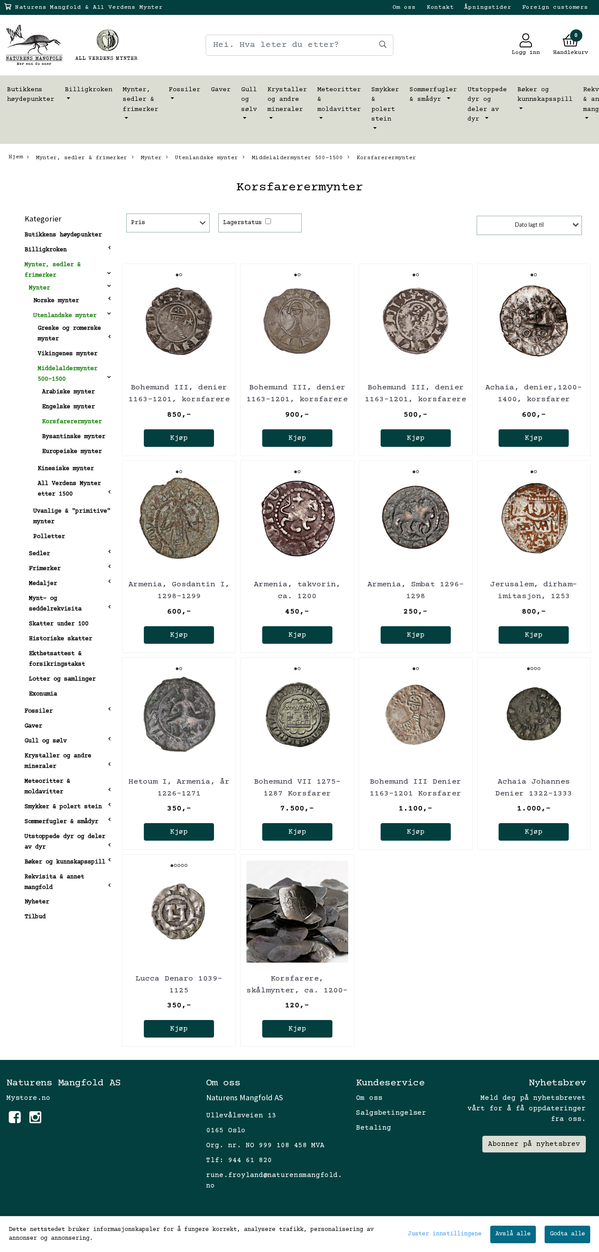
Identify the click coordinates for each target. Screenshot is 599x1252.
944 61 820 (250, 1160)
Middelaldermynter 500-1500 (295, 158)
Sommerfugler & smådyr (433, 94)
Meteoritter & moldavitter (339, 99)
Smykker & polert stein (385, 104)
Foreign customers (555, 7)
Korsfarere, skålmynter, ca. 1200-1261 (297, 990)
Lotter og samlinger (62, 679)
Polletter (49, 536)
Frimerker (45, 568)
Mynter (149, 158)
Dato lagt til (529, 225)
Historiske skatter (60, 638)
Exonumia (43, 694)
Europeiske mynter (72, 451)
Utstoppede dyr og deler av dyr (487, 104)
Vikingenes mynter (67, 353)
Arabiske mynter (68, 392)
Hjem (16, 157)
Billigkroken (88, 89)
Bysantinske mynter (73, 436)
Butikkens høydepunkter (30, 94)
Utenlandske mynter (204, 158)
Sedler (39, 553)
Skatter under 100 (59, 624)
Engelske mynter (68, 406)
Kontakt (440, 7)
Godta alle (567, 1234)
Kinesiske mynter (66, 468)
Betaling (373, 1128)
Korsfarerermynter (384, 158)
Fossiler (184, 89)
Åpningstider (487, 7)
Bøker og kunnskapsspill (545, 94)
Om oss (404, 7)
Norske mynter (56, 300)
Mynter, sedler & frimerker (140, 99)
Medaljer (43, 583)
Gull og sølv (249, 99)
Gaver (221, 89)
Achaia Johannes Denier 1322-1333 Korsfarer (533, 794)
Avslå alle (513, 1234)
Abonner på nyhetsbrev (534, 1144)
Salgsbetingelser (391, 1113)
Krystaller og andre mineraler (287, 99)
